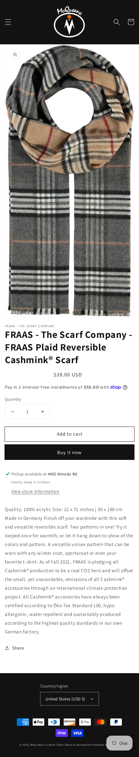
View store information (35, 491)
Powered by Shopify (106, 744)
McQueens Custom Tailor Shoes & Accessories (60, 744)
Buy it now (69, 452)
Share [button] (18, 648)
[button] (8, 22)
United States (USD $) (65, 699)
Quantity (13, 399)
